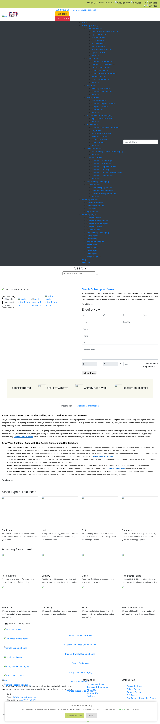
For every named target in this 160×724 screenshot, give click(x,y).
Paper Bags (91, 244)
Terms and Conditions (97, 687)
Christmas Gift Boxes (102, 91)
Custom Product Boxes (97, 223)
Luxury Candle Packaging (102, 456)
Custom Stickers (94, 226)
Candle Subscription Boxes (104, 73)
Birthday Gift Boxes (101, 88)
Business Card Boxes (101, 133)
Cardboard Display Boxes (104, 193)
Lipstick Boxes (98, 52)
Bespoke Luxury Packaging (99, 115)
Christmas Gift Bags (101, 169)
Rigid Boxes (92, 211)
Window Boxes (93, 256)
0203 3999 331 (28, 700)
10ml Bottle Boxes (100, 136)
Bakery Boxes (92, 97)
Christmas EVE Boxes (102, 163)
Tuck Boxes (91, 253)
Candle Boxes (93, 58)
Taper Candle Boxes (101, 67)
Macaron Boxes (99, 100)
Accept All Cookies (74, 716)
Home (84, 22)
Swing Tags (91, 250)
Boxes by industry (90, 25)
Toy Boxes (96, 130)
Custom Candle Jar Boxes (80, 635)
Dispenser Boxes (99, 139)
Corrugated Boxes (95, 205)
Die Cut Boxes (98, 142)
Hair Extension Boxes (102, 49)
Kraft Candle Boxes (101, 79)
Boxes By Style (89, 214)
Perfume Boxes (99, 43)
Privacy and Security (96, 684)
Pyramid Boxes (99, 76)
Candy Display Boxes (102, 187)
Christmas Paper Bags (102, 160)
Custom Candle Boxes (23, 437)
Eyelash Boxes (98, 46)
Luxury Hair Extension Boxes (105, 31)
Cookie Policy (121, 709)
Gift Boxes (91, 85)
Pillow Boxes (92, 247)
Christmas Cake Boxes (102, 175)
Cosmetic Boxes (94, 28)
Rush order (62, 14)
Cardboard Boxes (94, 202)
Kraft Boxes (92, 208)
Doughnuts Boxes (100, 106)
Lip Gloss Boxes (99, 34)
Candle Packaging (80, 663)
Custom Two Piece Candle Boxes (80, 644)
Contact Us (92, 693)
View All (95, 55)
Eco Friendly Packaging (97, 181)
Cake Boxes (97, 109)
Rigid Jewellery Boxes (102, 118)
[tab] (8, 302)
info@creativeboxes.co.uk (25, 697)
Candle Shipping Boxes (116, 468)
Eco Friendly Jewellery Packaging (107, 151)
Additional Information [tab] (88, 405)
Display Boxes (93, 184)
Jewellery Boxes (94, 148)
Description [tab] (66, 405)
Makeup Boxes (98, 37)
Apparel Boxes (134, 692)
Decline (91, 716)
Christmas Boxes (94, 157)
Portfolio (86, 262)
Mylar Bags (91, 238)
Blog (84, 259)
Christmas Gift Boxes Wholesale (107, 172)
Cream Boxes (98, 40)
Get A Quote (63, 18)
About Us (91, 690)
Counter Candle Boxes (102, 61)
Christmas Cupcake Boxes (104, 166)
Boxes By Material (90, 199)
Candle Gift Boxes (100, 70)
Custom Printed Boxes (97, 220)
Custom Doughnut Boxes (103, 103)
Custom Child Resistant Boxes (106, 127)
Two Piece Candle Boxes (103, 64)
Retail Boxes (92, 124)
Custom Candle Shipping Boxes (80, 654)
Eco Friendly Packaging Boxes (141, 698)
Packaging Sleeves (95, 241)
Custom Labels (93, 217)
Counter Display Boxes (102, 190)
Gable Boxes (92, 235)
